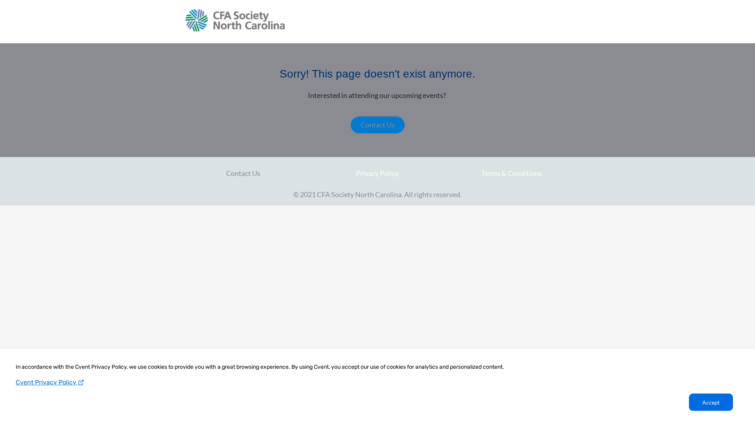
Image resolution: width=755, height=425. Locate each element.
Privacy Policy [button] (377, 173)
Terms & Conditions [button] (511, 173)
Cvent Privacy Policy (47, 382)
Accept (711, 402)
